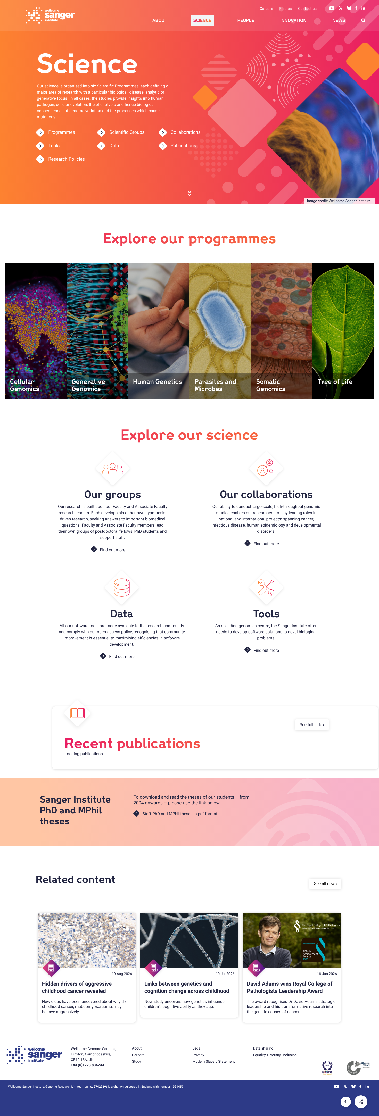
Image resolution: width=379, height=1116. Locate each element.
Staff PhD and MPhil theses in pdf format (179, 813)
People (245, 20)
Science (202, 20)
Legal (197, 1048)
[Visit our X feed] (340, 9)
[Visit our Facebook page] (356, 9)
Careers (266, 9)
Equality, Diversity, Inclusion (275, 1055)
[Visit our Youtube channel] (332, 9)
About (159, 20)
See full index (312, 724)
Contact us (307, 9)
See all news (325, 883)
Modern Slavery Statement (214, 1062)
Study (136, 1062)
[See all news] (36, 895)
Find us (285, 9)
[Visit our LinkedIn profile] (363, 9)
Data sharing (263, 1048)
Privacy (198, 1055)
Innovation (293, 20)
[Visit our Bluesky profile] (349, 9)
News (338, 20)
